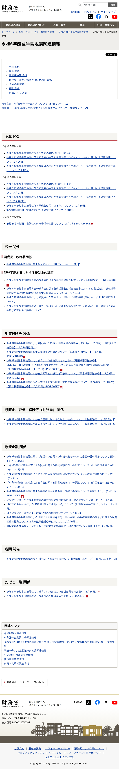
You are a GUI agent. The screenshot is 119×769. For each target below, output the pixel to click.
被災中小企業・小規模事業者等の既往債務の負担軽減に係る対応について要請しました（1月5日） (61, 500)
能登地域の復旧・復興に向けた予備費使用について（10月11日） (43, 210)
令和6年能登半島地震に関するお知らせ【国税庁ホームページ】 (42, 264)
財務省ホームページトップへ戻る (25, 682)
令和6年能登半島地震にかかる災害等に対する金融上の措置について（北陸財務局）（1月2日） (59, 419)
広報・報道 (59, 25)
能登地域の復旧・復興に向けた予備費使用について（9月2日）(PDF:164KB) (49, 223)
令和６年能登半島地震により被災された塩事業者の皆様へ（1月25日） (46, 596)
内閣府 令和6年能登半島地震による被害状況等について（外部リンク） (43, 108)
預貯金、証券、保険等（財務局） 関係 (30, 79)
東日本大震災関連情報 (16, 663)
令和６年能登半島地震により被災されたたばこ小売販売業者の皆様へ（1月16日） (52, 591)
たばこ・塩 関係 (18, 92)
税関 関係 (14, 88)
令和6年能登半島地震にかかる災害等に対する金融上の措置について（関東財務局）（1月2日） (59, 423)
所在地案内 (35, 748)
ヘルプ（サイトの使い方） (59, 757)
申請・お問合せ (106, 25)
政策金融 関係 (16, 84)
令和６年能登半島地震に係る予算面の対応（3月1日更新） (39, 153)
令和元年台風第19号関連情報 (20, 637)
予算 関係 (14, 66)
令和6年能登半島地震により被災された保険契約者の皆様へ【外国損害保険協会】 (52, 360)
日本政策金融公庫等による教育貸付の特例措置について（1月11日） (44, 513)
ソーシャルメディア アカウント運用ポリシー (75, 753)
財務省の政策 (13, 25)
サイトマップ (108, 12)
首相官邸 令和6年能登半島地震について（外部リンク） (33, 103)
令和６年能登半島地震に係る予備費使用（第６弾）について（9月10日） (47, 205)
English (75, 12)
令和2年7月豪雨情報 (15, 633)
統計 (82, 25)
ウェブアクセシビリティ (31, 753)
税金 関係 (14, 71)
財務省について (36, 25)
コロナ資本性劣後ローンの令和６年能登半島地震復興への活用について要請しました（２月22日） (61, 526)
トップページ (8, 32)
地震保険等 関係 (18, 75)
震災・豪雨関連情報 (44, 32)
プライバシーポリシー (57, 748)
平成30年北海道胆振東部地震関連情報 (25, 650)
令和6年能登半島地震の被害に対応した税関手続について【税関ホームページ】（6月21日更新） (60, 559)
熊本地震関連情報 (14, 659)
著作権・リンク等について (89, 748)
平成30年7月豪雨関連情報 (18, 655)
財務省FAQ (90, 12)
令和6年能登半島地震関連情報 (73, 32)
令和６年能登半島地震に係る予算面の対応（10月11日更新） (40, 184)
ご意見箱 (19, 748)
